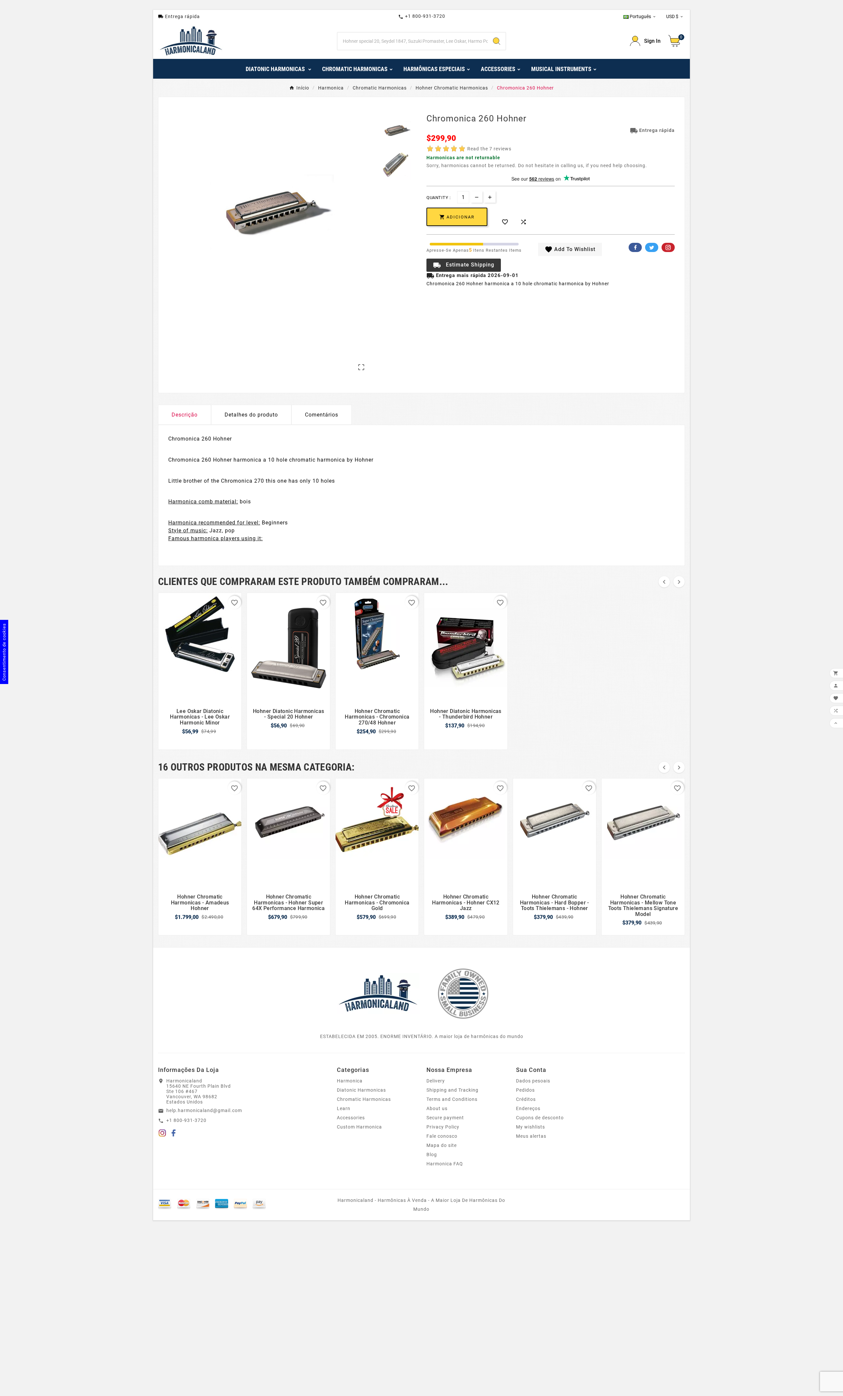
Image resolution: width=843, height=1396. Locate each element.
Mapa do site (441, 1145)
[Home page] (378, 993)
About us (437, 1108)
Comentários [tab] (321, 415)
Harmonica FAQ (444, 1163)
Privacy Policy (442, 1126)
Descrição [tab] (185, 415)
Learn (343, 1108)
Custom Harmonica (359, 1126)
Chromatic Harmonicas (364, 1099)
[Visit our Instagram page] (162, 1134)
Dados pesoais (533, 1080)
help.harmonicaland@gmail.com (204, 1110)
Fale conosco (441, 1136)
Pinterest (668, 247)
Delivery (435, 1080)
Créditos (526, 1099)
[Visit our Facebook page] (174, 1134)
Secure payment (445, 1117)
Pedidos (525, 1090)
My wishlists (530, 1126)
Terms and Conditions (451, 1099)
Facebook (635, 247)
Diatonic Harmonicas (361, 1090)
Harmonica (350, 1080)
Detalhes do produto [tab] (251, 415)
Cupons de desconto (540, 1117)
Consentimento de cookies (4, 652)
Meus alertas (531, 1136)
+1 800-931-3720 (421, 16)
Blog (431, 1154)
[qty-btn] (490, 197)
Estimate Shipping (463, 265)
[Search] (496, 41)
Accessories (351, 1117)
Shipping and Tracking (452, 1090)
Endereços (528, 1108)
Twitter (651, 247)
